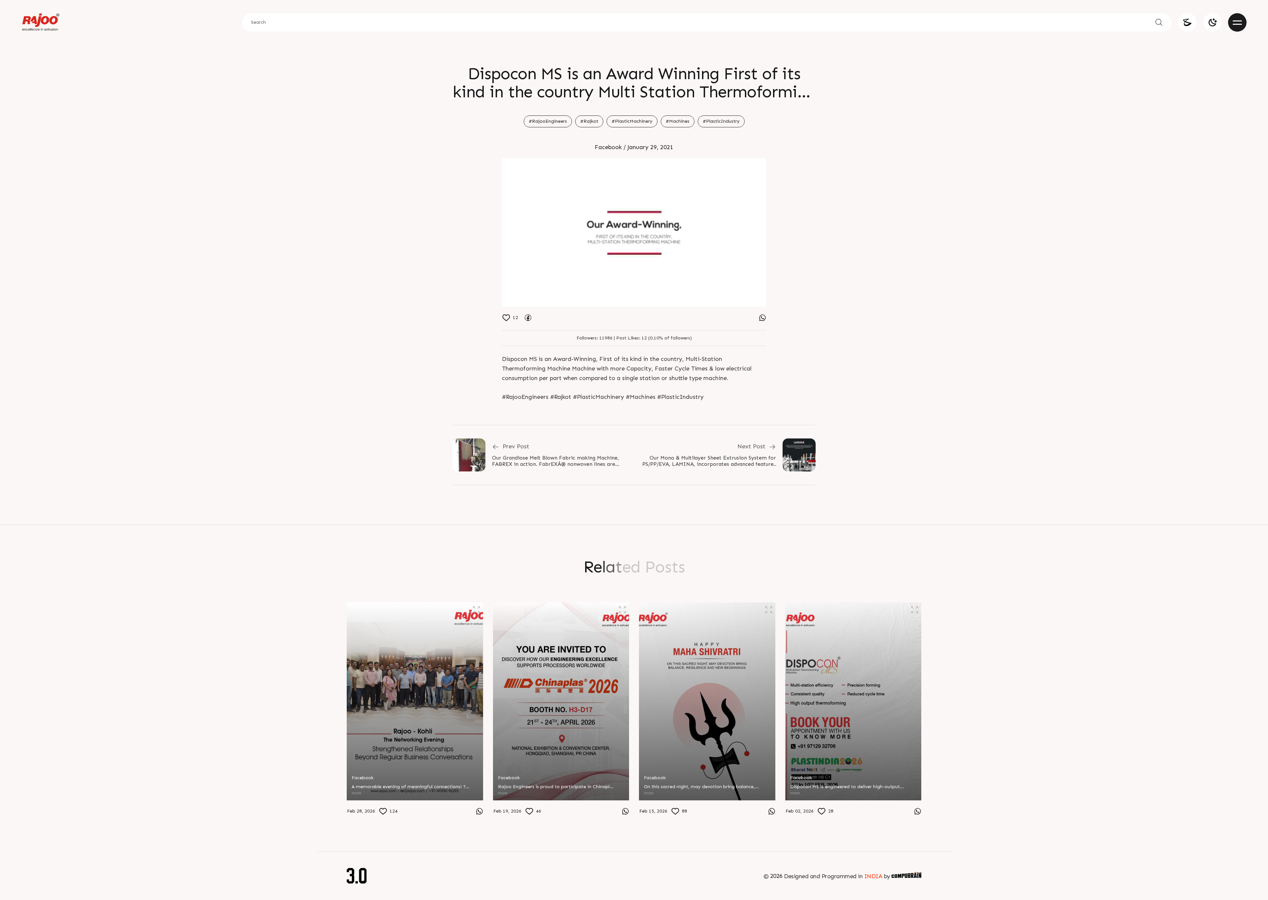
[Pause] (634, 232)
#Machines (677, 121)
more (356, 792)
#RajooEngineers (548, 121)
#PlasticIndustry (721, 121)
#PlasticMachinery (632, 121)
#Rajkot (589, 121)
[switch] (1212, 22)
